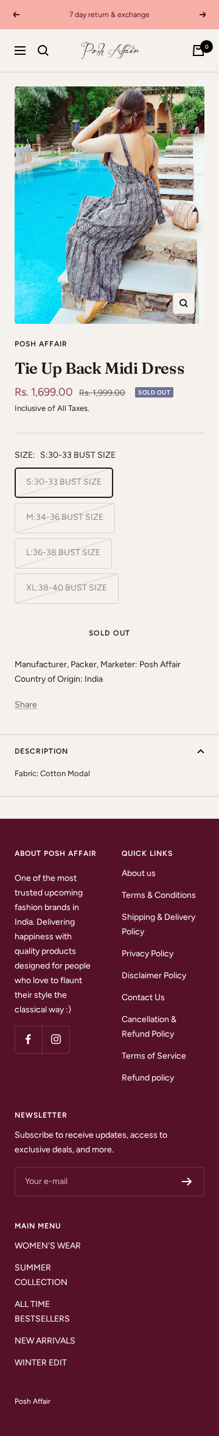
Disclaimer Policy (154, 975)
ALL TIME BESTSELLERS (42, 1311)
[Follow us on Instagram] (55, 1039)
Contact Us (143, 997)
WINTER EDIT (41, 1362)
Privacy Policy (147, 953)
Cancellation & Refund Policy (149, 1026)
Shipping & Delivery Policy (158, 924)
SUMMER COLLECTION (41, 1275)
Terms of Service (154, 1056)
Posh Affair (41, 344)
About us (139, 873)
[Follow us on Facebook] (28, 1039)
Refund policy (148, 1078)
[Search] (43, 50)
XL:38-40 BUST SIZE (66, 588)
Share (26, 704)
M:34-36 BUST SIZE (64, 517)
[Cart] (198, 50)
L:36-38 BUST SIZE (63, 552)
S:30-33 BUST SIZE (64, 482)
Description (41, 751)
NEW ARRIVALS (45, 1341)
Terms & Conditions (159, 895)
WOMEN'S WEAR (48, 1246)
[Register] (187, 1181)
